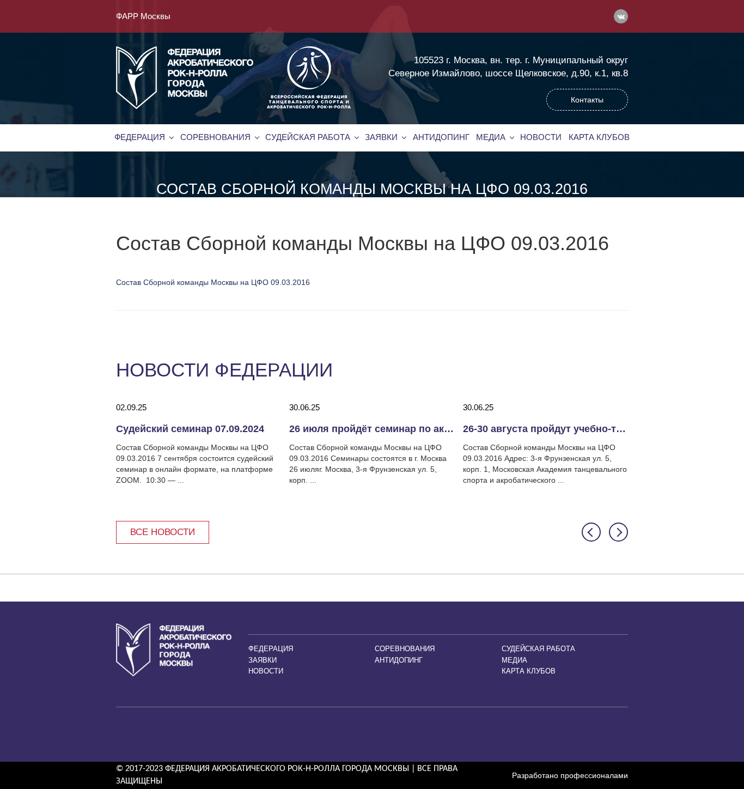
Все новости (162, 532)
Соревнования (215, 137)
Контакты (587, 99)
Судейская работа (307, 137)
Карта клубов (599, 137)
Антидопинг (441, 137)
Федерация (139, 137)
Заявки (381, 137)
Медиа (490, 137)
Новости (541, 137)
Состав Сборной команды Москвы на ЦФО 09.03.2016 (213, 282)
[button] (591, 532)
